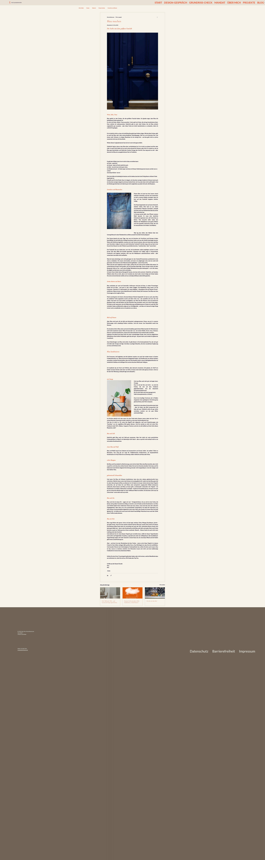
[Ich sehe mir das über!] (155, 593)
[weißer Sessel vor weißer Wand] (110, 593)
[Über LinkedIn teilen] (107, 575)
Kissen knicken (102, 8)
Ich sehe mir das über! (152, 601)
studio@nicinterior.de (23, 650)
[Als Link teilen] (111, 575)
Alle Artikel (81, 8)
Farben (87, 8)
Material (94, 8)
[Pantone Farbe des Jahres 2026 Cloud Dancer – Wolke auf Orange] (133, 593)
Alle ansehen (162, 584)
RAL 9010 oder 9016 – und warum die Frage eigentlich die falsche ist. (109, 601)
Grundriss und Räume (112, 8)
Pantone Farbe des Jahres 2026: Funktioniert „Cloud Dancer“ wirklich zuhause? (131, 601)
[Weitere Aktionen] (157, 17)
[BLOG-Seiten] (264, 2)
